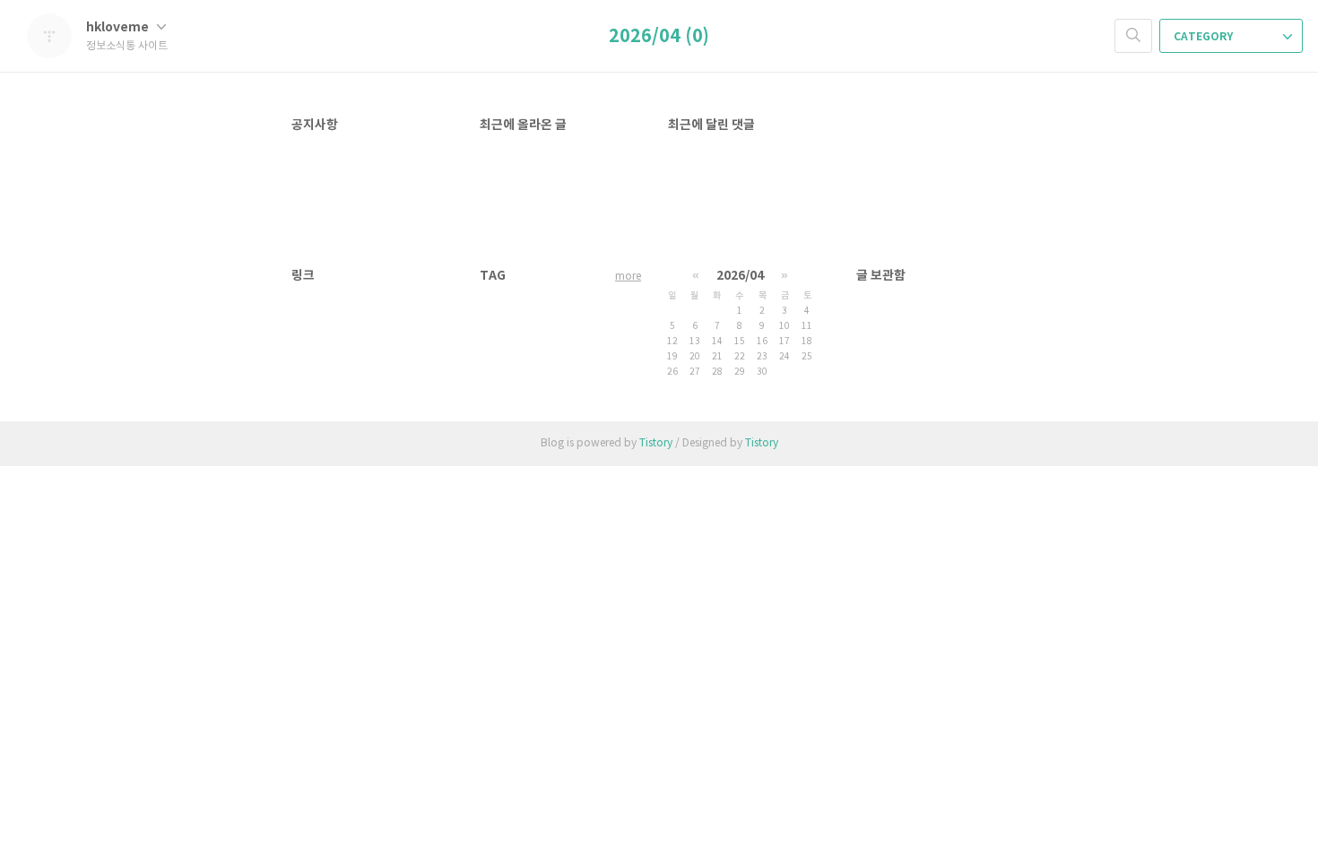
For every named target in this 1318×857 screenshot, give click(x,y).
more (628, 276)
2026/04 (740, 275)
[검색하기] (1133, 36)
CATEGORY (1205, 36)
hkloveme (119, 27)
